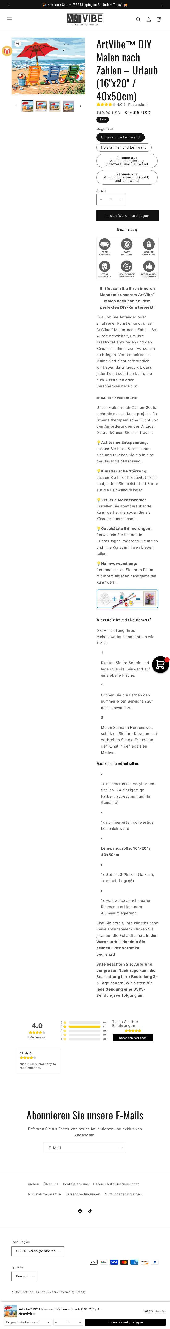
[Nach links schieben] (16, 106)
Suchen (33, 1184)
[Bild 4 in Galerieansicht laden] (68, 106)
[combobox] (28, 1322)
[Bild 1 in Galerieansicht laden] (27, 106)
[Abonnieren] (121, 1148)
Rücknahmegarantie (44, 1194)
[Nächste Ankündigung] (161, 4)
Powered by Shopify (72, 1292)
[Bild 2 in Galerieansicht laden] (41, 106)
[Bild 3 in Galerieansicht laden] (55, 106)
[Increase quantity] (80, 1322)
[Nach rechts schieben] (80, 106)
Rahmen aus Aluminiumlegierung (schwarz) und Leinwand (127, 161)
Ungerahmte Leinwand (120, 137)
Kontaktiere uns (76, 1184)
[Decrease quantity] (56, 1322)
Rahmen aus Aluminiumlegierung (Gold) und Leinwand (127, 177)
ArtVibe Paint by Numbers (40, 1292)
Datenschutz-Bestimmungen (116, 1184)
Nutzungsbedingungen (123, 1194)
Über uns (51, 1184)
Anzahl (101, 190)
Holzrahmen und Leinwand (124, 147)
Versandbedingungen (82, 1194)
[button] (10, 19)
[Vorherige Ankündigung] (8, 4)
